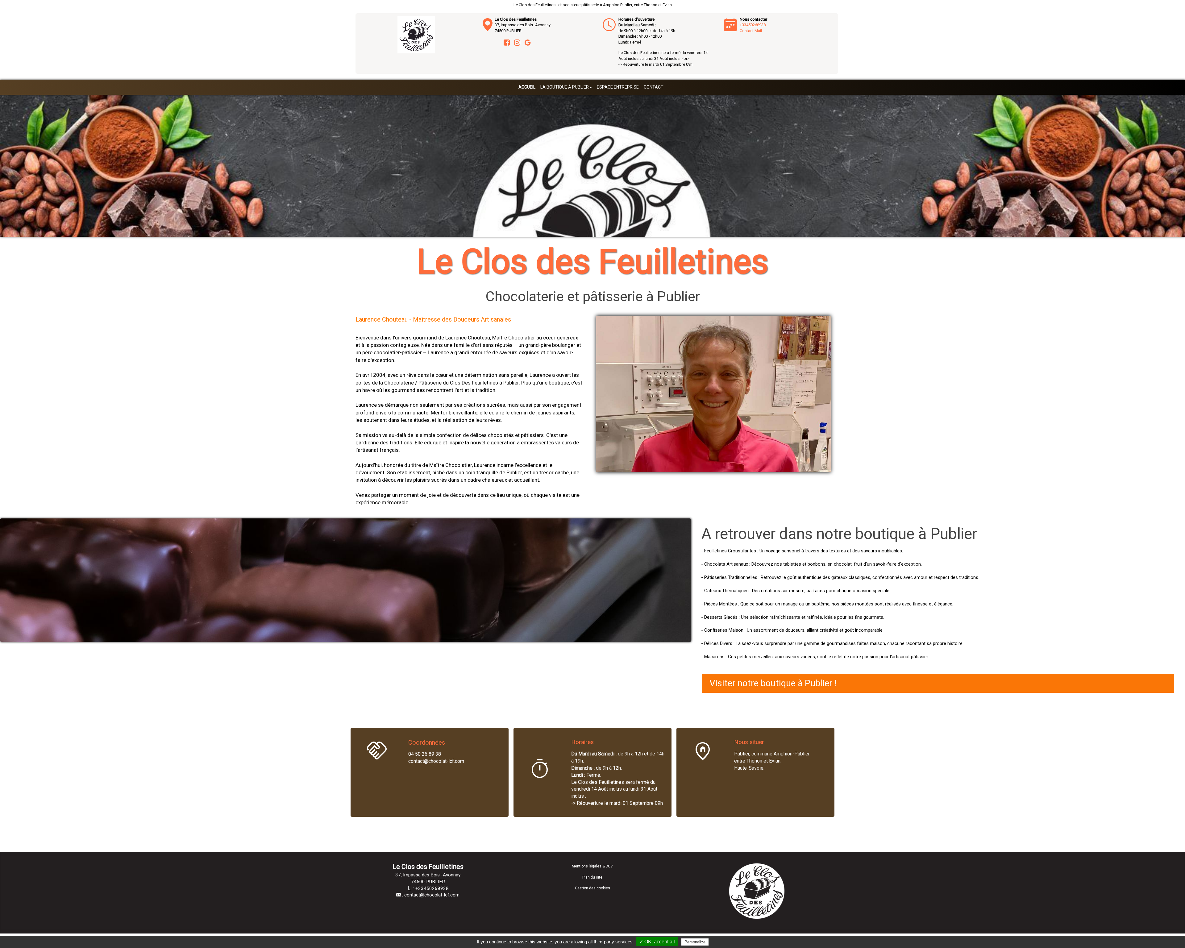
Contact (653, 87)
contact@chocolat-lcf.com (431, 895)
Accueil (526, 87)
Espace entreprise (618, 87)
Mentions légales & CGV (592, 866)
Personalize (694, 942)
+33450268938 (753, 25)
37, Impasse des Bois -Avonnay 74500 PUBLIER (523, 25)
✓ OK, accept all (657, 941)
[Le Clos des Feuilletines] (416, 34)
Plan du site (592, 877)
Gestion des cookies (592, 888)
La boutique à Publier (564, 87)
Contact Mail (751, 30)
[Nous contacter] (609, 25)
